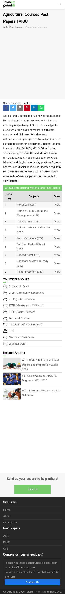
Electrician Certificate (21, 337)
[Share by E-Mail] (20, 108)
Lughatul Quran (18, 343)
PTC (11, 331)
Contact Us (10, 522)
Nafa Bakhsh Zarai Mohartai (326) (33, 230)
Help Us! (32, 489)
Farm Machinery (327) (30, 238)
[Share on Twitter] (13, 108)
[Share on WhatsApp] (41, 108)
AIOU (6, 535)
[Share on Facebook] (6, 108)
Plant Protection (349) (30, 271)
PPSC (6, 542)
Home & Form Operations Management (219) (32, 213)
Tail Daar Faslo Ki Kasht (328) (31, 246)
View (57, 204)
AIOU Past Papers (12, 27)
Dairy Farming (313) (29, 221)
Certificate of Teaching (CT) (25, 324)
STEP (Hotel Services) (22, 299)
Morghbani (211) (27, 204)
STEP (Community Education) (26, 292)
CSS (5, 548)
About (6, 516)
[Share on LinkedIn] (34, 108)
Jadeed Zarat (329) (28, 255)
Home (6, 509)
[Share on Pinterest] (27, 108)
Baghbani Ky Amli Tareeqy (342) (32, 263)
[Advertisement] (32, 64)
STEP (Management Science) (26, 305)
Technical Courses (19, 318)
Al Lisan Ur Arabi (19, 286)
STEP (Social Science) (22, 311)
